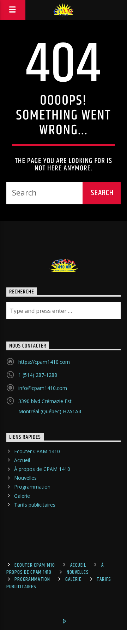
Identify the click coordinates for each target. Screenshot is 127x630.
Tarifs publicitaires (34, 504)
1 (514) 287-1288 (37, 375)
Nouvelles (25, 477)
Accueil (22, 460)
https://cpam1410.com (44, 361)
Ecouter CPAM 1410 (37, 451)
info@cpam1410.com (42, 388)
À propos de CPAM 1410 (42, 469)
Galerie (22, 495)
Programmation (32, 486)
